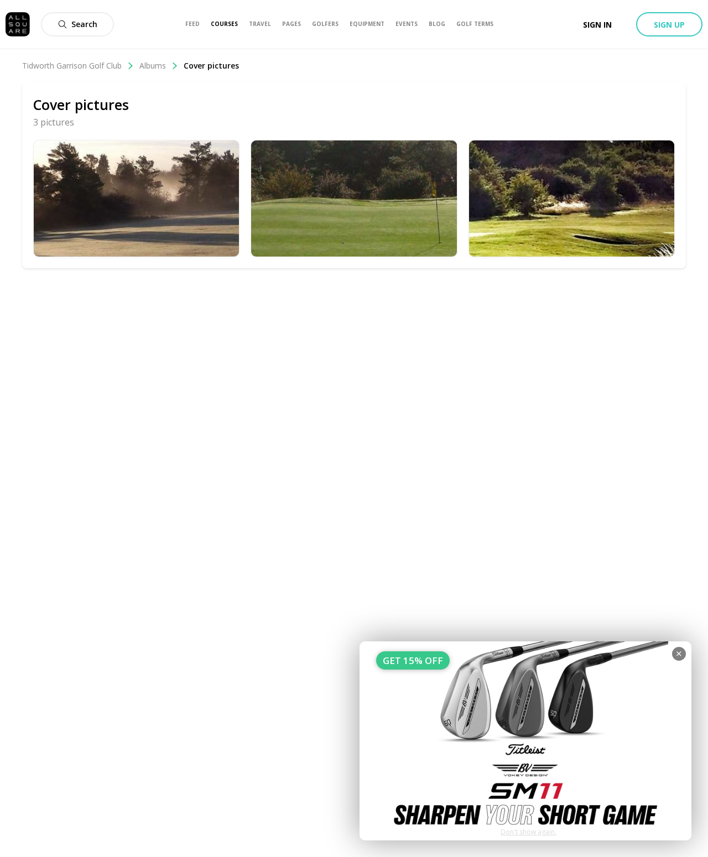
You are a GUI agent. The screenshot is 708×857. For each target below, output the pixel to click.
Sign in (597, 24)
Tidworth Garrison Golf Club (72, 65)
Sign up (669, 24)
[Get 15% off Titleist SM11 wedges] (525, 740)
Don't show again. (528, 832)
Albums (152, 65)
